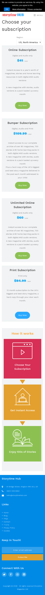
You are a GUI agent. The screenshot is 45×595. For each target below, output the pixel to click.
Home (6, 513)
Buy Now (22, 105)
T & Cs (6, 525)
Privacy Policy (9, 528)
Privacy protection (34, 9)
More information (19, 9)
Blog (5, 516)
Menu (39, 15)
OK (7, 9)
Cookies (7, 531)
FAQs (6, 519)
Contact (7, 522)
